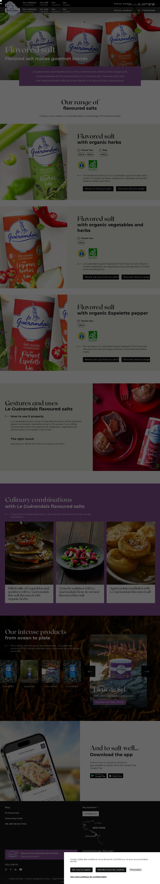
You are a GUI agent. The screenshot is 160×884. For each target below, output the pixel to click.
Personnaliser (135, 870)
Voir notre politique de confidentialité (88, 877)
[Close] (1, 3)
